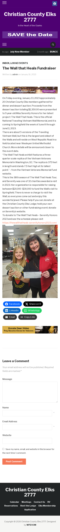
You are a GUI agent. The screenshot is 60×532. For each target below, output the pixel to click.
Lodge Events (19, 63)
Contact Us (39, 502)
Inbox (5, 63)
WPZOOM (31, 525)
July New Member (15, 51)
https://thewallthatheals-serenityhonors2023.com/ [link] (29, 222)
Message (7, 379)
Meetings (26, 502)
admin (15, 74)
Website (6, 435)
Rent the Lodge (28, 505)
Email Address (9, 421)
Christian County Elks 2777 (30, 17)
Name (5, 407)
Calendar (14, 502)
